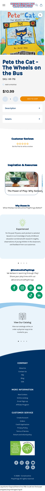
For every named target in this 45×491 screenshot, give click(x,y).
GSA (22, 382)
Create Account (22, 418)
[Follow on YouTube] (39, 288)
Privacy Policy (22, 428)
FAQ (22, 375)
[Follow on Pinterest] (31, 288)
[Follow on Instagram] (22, 288)
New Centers (22, 394)
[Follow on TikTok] (31, 295)
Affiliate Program (22, 405)
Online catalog (22, 398)
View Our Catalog (22, 322)
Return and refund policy (22, 435)
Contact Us (22, 371)
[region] (22, 236)
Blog (22, 378)
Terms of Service (22, 431)
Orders (22, 421)
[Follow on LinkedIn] (39, 295)
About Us (22, 368)
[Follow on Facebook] (14, 288)
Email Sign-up (22, 401)
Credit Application (22, 424)
